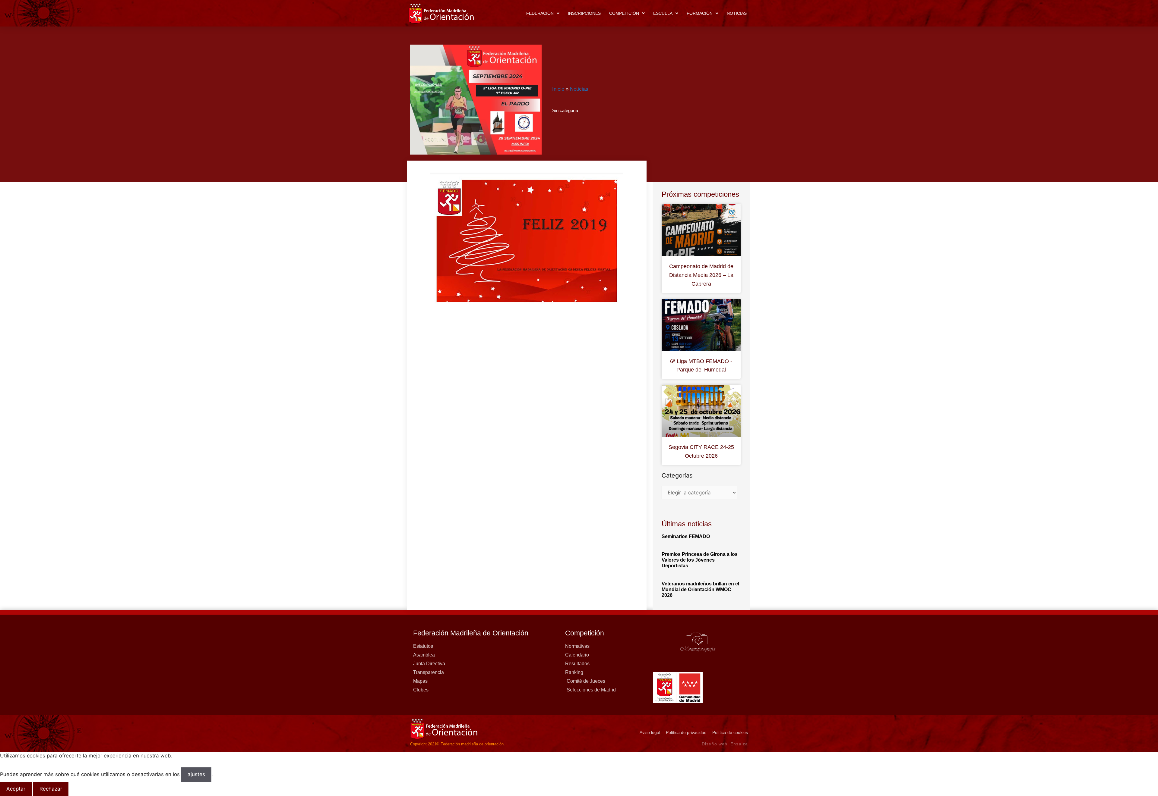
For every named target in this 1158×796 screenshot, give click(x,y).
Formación (700, 13)
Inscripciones (584, 13)
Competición (624, 13)
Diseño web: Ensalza (725, 743)
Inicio (558, 89)
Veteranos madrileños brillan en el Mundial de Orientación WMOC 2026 (700, 589)
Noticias (737, 13)
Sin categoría (565, 110)
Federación (540, 13)
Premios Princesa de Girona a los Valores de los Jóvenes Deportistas (700, 560)
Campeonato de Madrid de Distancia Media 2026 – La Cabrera (701, 275)
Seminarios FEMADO (686, 536)
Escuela (662, 13)
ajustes (196, 774)
